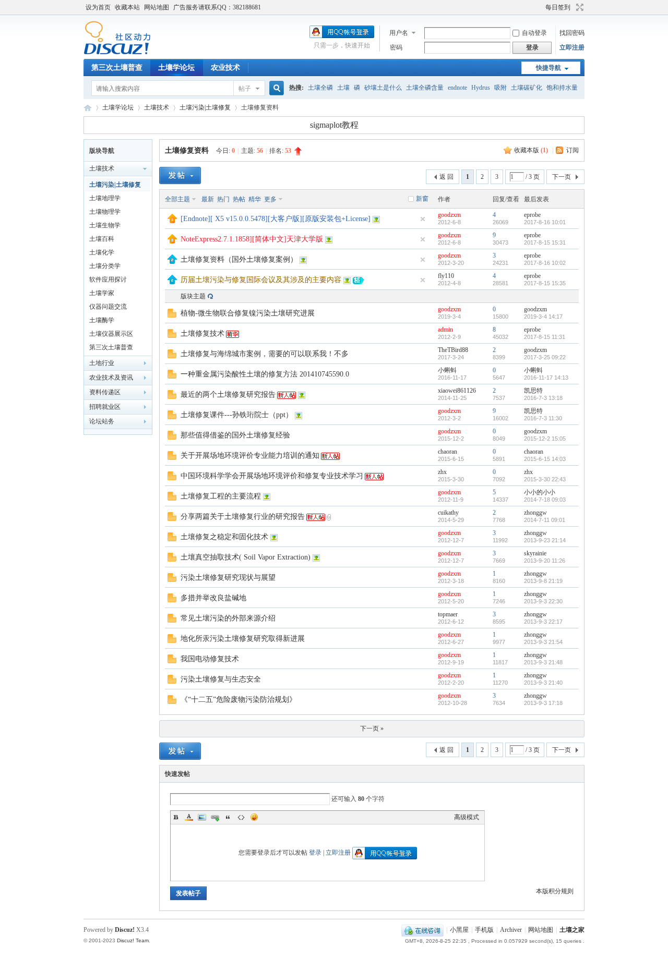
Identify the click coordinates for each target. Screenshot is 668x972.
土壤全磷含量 (425, 87)
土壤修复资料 (187, 150)
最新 (207, 199)
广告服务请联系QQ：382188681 (217, 7)
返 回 (446, 176)
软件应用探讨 (108, 279)
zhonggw (535, 512)
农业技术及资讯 (111, 377)
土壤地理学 (105, 198)
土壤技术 (156, 107)
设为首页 (98, 7)
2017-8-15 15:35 (545, 283)
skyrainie (535, 553)
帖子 (244, 88)
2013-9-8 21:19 (543, 581)
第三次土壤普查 (116, 67)
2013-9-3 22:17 (543, 621)
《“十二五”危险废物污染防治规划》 (238, 699)
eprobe (532, 214)
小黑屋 (459, 929)
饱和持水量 (562, 87)
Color (189, 817)
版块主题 (193, 296)
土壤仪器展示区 (111, 333)
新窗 (422, 198)
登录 (315, 852)
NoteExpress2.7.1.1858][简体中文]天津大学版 (252, 239)
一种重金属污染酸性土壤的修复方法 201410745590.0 (265, 374)
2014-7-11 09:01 (544, 520)
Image (202, 817)
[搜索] (275, 88)
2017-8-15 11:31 (544, 337)
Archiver (511, 929)
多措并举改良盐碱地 (213, 598)
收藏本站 (127, 7)
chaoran (447, 451)
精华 (254, 199)
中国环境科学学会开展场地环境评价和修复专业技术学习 (272, 476)
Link (215, 817)
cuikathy (448, 512)
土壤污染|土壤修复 (205, 107)
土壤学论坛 (176, 67)
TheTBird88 (453, 350)
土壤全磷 (320, 87)
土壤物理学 (105, 211)
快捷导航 (548, 67)
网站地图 (156, 7)
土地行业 (101, 363)
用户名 (398, 33)
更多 (270, 199)
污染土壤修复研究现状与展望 (228, 577)
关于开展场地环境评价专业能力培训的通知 (250, 455)
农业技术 (225, 67)
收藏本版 (531, 150)
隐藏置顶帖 (423, 219)
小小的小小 (539, 492)
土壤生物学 (105, 225)
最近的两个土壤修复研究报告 (228, 394)
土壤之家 (571, 929)
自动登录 (534, 33)
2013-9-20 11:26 (544, 560)
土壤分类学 (105, 266)
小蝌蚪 (447, 370)
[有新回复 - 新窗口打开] (172, 315)
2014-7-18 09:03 (545, 499)
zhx (442, 472)
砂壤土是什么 (383, 87)
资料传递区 (105, 392)
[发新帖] (180, 175)
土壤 (343, 87)
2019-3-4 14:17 (543, 316)
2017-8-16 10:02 (545, 263)
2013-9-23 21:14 (545, 540)
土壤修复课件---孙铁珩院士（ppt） (237, 415)
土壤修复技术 (202, 333)
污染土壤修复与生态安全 (221, 679)
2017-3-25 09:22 (545, 357)
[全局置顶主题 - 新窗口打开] (172, 221)
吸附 (500, 87)
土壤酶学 (101, 320)
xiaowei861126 (457, 390)
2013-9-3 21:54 (543, 642)
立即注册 (571, 47)
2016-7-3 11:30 (543, 418)
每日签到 (557, 7)
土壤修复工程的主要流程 (221, 496)
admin (445, 329)
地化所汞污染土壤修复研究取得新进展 (243, 638)
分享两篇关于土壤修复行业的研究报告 (243, 516)
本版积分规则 (555, 891)
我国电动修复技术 (210, 659)
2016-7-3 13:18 (543, 398)
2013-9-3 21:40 (543, 682)
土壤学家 (101, 293)
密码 (396, 47)
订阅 (572, 150)
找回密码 (571, 33)
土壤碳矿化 (526, 87)
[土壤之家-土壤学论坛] (117, 52)
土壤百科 (101, 238)
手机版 (484, 929)
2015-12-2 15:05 (545, 438)
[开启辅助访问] (540, 7)
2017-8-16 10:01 (545, 222)
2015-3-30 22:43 (545, 479)
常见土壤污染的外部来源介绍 (228, 618)
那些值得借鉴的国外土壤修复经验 (235, 435)
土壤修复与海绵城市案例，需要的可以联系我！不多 (265, 354)
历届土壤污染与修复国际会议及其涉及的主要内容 (261, 280)
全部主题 (177, 199)
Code (241, 817)
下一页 (561, 176)
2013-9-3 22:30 (543, 601)
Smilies (254, 817)
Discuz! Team (133, 940)
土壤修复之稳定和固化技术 (224, 537)
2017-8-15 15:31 (545, 242)
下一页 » (372, 728)
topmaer (448, 614)
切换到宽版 (578, 7)
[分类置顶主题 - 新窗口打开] (172, 261)
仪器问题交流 (108, 306)
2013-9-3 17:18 (543, 703)
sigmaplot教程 (334, 124)
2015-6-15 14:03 (545, 459)
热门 (223, 199)
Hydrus (480, 87)
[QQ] (422, 929)
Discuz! (125, 929)
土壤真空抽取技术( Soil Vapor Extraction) (246, 557)
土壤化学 (101, 252)
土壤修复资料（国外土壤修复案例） (239, 259)
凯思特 (533, 390)
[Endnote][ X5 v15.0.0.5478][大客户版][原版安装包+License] (276, 219)
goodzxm (449, 214)
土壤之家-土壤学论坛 (88, 107)
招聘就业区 (105, 406)
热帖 (239, 199)
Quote (228, 817)
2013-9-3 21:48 (543, 662)
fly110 (446, 276)
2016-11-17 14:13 (546, 377)
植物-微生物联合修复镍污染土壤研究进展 (248, 313)
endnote (457, 87)
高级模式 (466, 817)
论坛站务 (101, 421)
